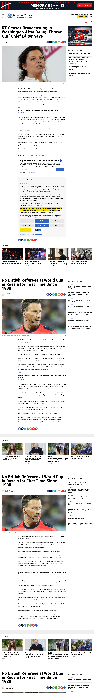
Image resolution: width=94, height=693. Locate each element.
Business (26, 22)
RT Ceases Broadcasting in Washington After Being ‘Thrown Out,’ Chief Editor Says (32, 32)
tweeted (26, 128)
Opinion (33, 22)
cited (48, 122)
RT (29, 155)
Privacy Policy (32, 172)
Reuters (8, 293)
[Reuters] (3, 294)
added (29, 142)
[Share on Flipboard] (61, 42)
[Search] (91, 22)
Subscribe (60, 169)
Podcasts (48, 22)
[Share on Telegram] (53, 42)
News (5, 22)
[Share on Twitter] (50, 42)
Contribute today (82, 16)
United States (42, 155)
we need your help (36, 205)
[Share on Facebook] (47, 42)
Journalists (34, 155)
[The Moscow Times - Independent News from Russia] (17, 15)
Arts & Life (40, 22)
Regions (20, 22)
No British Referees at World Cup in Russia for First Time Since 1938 (32, 284)
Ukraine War (12, 22)
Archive (55, 22)
